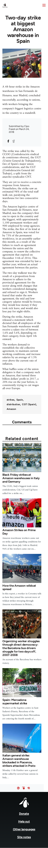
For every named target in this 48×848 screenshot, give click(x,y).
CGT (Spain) (29, 404)
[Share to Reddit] (13, 141)
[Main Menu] (44, 5)
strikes (10, 399)
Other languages (24, 829)
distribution (13, 404)
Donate (24, 813)
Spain (19, 399)
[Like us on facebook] (18, 788)
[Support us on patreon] (23, 788)
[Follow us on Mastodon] (28, 788)
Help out (24, 821)
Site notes (24, 837)
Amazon (11, 409)
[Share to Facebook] (8, 141)
